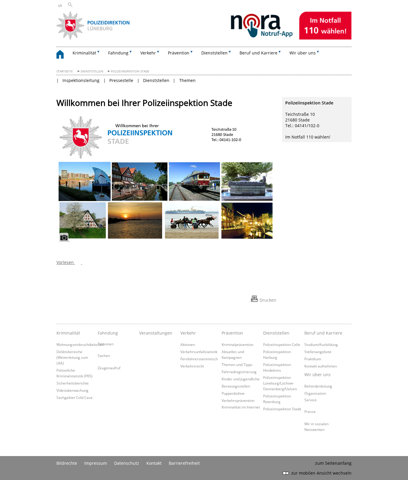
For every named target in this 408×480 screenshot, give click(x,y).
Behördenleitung (318, 386)
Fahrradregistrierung (239, 371)
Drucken (268, 300)
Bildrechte (66, 463)
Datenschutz (126, 463)
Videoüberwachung (72, 390)
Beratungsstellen (236, 386)
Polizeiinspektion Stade (130, 71)
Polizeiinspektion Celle (281, 344)
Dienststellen (92, 71)
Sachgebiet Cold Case (74, 397)
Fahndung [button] (118, 53)
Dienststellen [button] (214, 53)
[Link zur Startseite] (204, 38)
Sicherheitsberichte (72, 383)
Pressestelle (121, 80)
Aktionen (187, 344)
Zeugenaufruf (109, 367)
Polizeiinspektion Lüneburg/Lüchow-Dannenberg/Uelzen (280, 383)
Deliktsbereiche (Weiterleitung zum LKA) (72, 357)
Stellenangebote (318, 351)
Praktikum (312, 358)
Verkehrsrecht (192, 366)
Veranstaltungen (155, 333)
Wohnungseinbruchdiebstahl (80, 344)
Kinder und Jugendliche (241, 378)
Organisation (315, 393)
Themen (187, 80)
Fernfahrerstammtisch (199, 358)
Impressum (95, 463)
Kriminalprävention (237, 344)
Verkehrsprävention (238, 400)
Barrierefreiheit (184, 463)
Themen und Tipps (237, 364)
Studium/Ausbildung (321, 344)
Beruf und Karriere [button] (258, 53)
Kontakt (154, 463)
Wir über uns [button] (302, 53)
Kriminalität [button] (84, 53)
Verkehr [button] (148, 53)
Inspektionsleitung (80, 80)
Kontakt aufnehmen (320, 366)
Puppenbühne (233, 393)
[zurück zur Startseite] (63, 55)
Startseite (64, 71)
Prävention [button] (178, 53)
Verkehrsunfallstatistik (198, 351)
